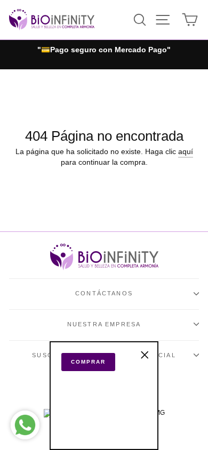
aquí (185, 152)
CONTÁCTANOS (104, 293)
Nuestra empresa (104, 324)
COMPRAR (88, 362)
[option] (104, 50)
